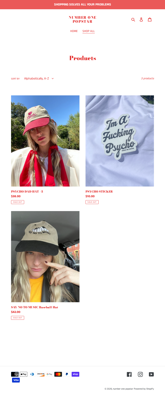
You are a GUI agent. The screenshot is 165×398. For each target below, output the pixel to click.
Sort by (15, 78)
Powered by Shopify (144, 389)
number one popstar (82, 19)
